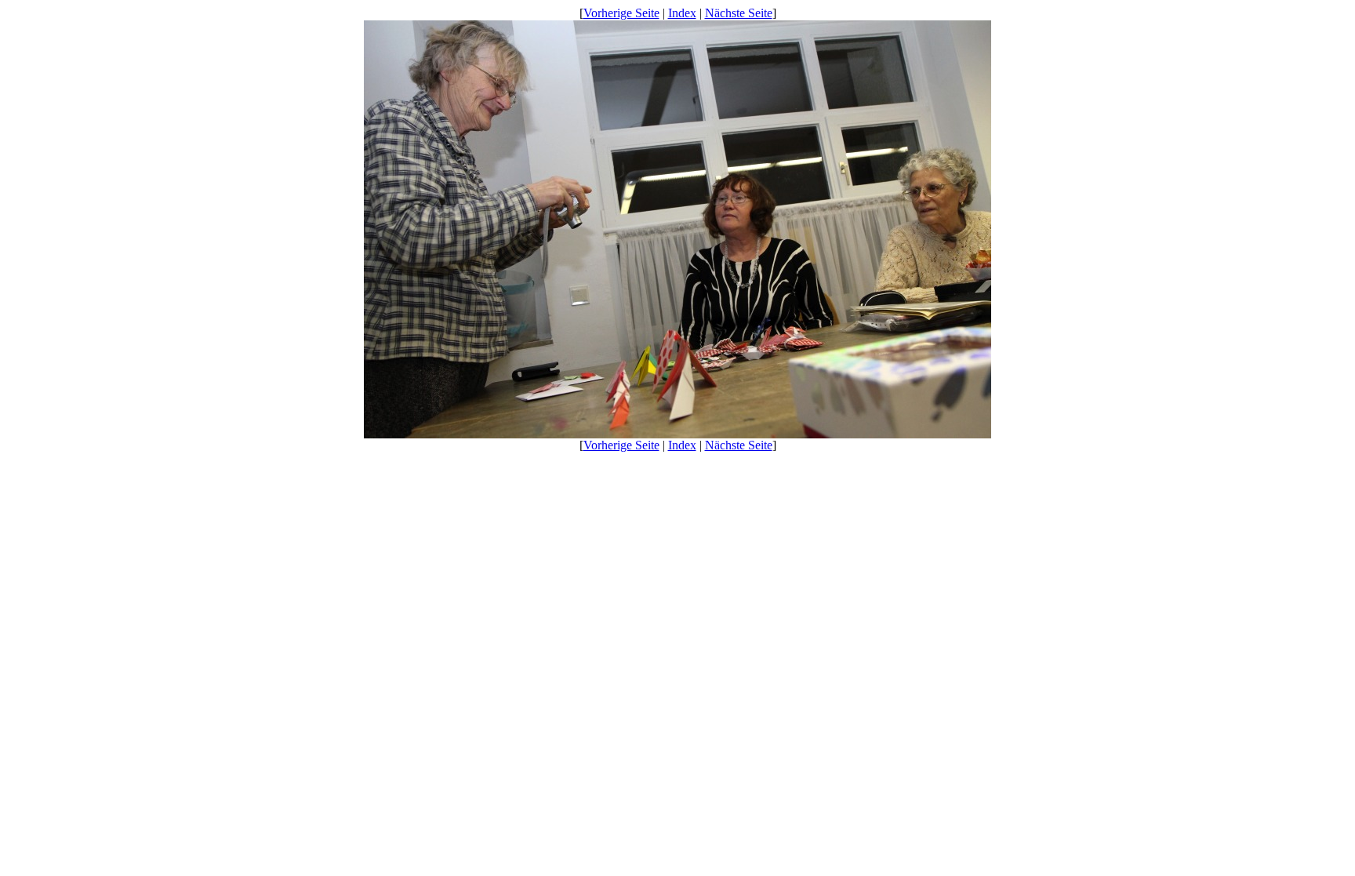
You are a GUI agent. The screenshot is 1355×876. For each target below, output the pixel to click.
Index (682, 13)
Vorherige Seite (621, 13)
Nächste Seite (738, 13)
